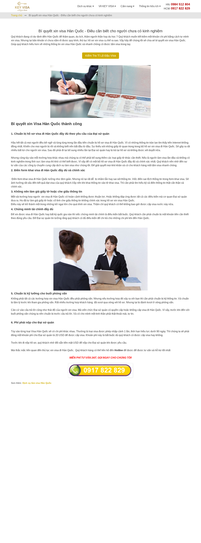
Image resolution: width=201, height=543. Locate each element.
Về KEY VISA (106, 6)
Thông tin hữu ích (149, 6)
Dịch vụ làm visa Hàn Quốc (36, 383)
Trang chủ (16, 15)
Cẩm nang (127, 6)
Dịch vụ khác (84, 6)
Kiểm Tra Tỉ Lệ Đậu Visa (100, 55)
